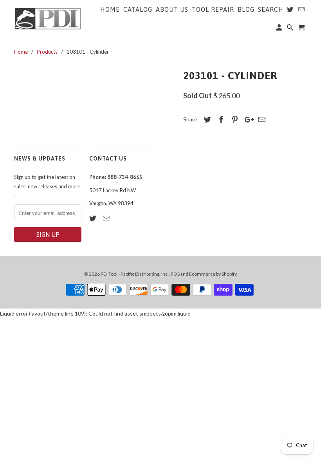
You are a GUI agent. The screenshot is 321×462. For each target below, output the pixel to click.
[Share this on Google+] (247, 119)
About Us (172, 9)
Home (110, 9)
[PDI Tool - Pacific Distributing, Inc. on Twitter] (93, 218)
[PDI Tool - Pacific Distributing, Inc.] (47, 18)
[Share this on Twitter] (206, 119)
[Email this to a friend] (260, 119)
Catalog (137, 9)
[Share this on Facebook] (220, 119)
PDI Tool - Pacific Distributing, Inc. (135, 274)
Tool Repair (213, 9)
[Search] (290, 29)
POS (175, 274)
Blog (246, 9)
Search (270, 9)
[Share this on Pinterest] (233, 119)
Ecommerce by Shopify (213, 274)
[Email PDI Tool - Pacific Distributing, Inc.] (107, 218)
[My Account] (279, 29)
